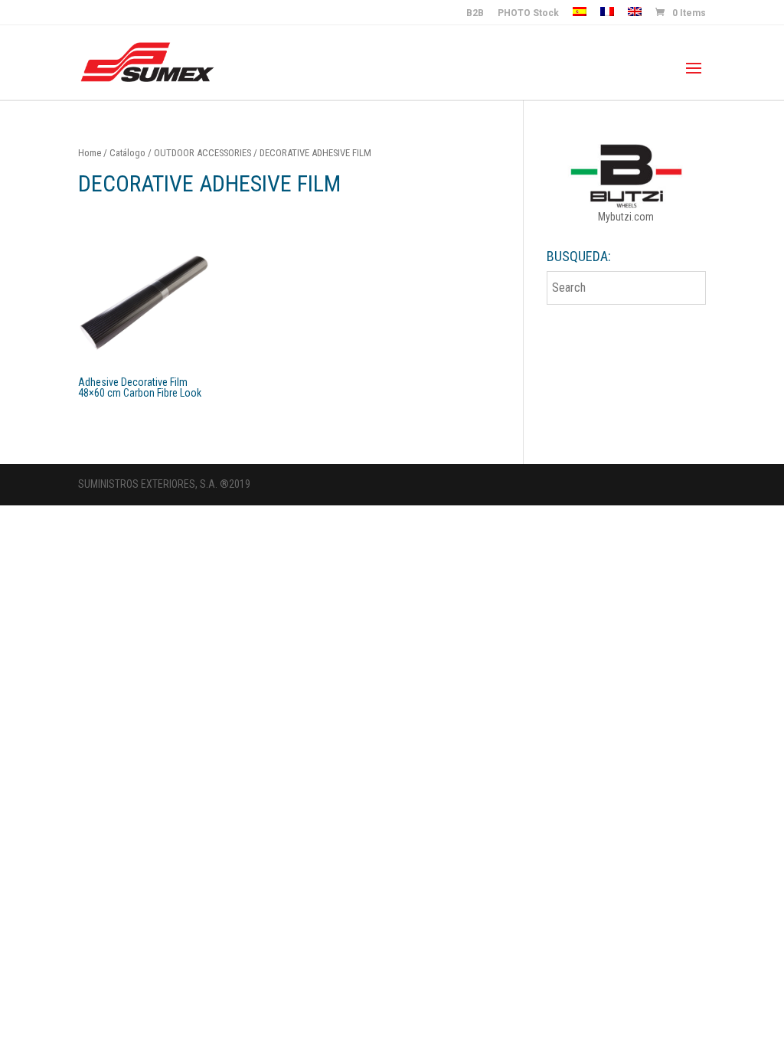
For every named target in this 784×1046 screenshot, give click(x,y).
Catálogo (127, 153)
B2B (475, 13)
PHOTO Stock (528, 13)
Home (89, 153)
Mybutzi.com (626, 217)
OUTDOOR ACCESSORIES (202, 153)
